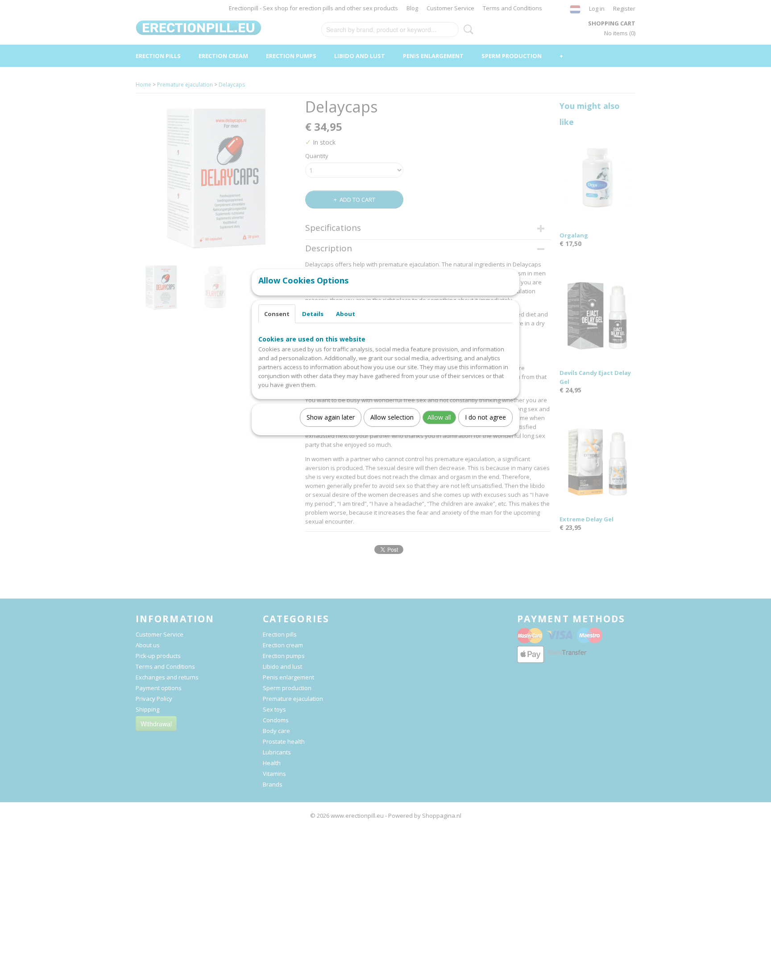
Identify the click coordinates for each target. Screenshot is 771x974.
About (345, 314)
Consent (277, 314)
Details (312, 314)
